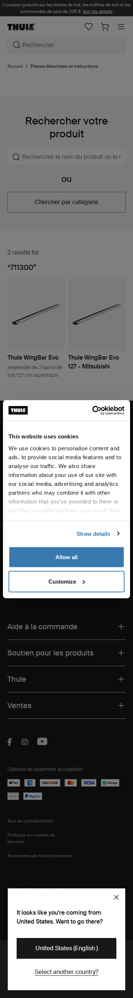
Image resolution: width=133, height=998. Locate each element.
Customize (62, 581)
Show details (93, 533)
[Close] (116, 897)
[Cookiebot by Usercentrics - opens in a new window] (94, 410)
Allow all (66, 557)
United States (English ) (66, 948)
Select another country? (66, 972)
